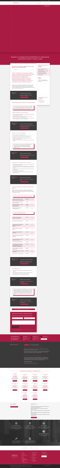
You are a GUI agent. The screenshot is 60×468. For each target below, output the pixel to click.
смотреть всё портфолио (14, 406)
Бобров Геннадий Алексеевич (45, 386)
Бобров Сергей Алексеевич (35, 386)
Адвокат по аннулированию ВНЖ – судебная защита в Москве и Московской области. (39, 409)
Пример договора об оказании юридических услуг (25, 460)
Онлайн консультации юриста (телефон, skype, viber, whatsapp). (43, 69)
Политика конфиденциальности (24, 461)
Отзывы (12, 31)
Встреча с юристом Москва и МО (35, 454)
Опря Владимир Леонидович (14, 376)
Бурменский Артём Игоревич (15, 386)
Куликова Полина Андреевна (35, 395)
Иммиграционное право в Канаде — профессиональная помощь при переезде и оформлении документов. (40, 407)
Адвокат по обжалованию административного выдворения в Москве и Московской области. (40, 413)
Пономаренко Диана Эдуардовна (25, 386)
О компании (12, 29)
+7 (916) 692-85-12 (41, 100)
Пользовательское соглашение (35, 461)
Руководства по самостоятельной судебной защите (18, 42)
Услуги (12, 8)
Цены (11, 10)
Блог (12, 38)
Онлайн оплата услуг (24, 455)
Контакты (12, 51)
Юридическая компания (16, 3)
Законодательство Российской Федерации (17, 40)
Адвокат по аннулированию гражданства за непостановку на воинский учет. (40, 411)
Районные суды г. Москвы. (15, 44)
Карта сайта (23, 458)
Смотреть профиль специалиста (24, 97)
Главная (23, 452)
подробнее (24, 399)
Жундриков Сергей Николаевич (45, 377)
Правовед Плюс (11, 3)
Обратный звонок (42, 102)
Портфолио (12, 33)
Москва (49, 0)
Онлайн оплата (13, 12)
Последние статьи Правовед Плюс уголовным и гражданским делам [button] (22, 309)
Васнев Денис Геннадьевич (25, 395)
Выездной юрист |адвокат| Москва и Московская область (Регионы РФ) (42, 73)
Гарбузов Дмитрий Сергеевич (35, 377)
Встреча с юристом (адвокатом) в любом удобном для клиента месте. (43, 71)
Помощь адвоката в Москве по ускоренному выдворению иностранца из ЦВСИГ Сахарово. (40, 415)
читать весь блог (33, 417)
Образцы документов (14, 49)
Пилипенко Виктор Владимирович (25, 377)
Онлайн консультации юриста (35, 452)
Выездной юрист (34, 455)
